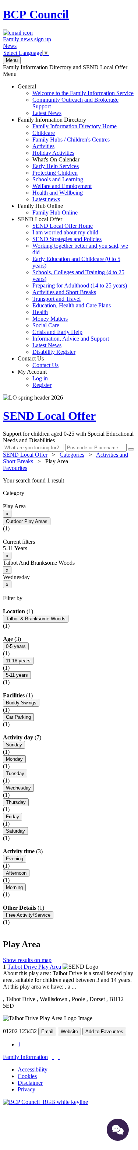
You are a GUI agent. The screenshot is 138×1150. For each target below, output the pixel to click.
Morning (14, 887)
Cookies (27, 1076)
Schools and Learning (57, 179)
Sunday (14, 745)
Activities (43, 146)
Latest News (46, 113)
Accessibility (32, 1069)
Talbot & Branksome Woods (36, 618)
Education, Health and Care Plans (71, 305)
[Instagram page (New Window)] (59, 1057)
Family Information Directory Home (74, 126)
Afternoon (16, 873)
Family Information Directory (67, 159)
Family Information (25, 1057)
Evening (14, 858)
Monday (14, 759)
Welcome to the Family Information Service (83, 93)
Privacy (26, 1089)
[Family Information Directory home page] (45, 1102)
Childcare (43, 133)
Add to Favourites (104, 1031)
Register (42, 385)
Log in (40, 378)
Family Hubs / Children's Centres (71, 139)
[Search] (131, 449)
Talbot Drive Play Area (34, 966)
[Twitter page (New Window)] (53, 1057)
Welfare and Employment (62, 186)
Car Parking (18, 717)
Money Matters (50, 319)
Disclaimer (30, 1083)
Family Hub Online (48, 209)
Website (69, 1031)
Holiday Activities (53, 153)
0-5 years (16, 646)
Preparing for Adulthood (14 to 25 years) (79, 285)
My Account (35, 378)
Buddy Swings (21, 702)
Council (36, 14)
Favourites (15, 468)
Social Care (45, 325)
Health (40, 312)
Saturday (15, 831)
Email (47, 1031)
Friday (12, 816)
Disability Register (53, 352)
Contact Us (38, 361)
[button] (69, 480)
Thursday (16, 802)
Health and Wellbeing (57, 192)
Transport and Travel (56, 299)
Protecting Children (55, 173)
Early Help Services (55, 166)
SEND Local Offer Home (62, 226)
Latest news (46, 199)
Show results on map (27, 960)
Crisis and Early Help (57, 332)
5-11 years (17, 675)
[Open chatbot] (118, 1130)
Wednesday (18, 788)
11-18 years (18, 660)
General (76, 99)
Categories (72, 455)
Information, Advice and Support (70, 338)
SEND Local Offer (73, 285)
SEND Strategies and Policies (67, 239)
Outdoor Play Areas (26, 521)
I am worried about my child (65, 232)
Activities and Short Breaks (64, 292)
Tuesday (15, 773)
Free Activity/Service (28, 915)
